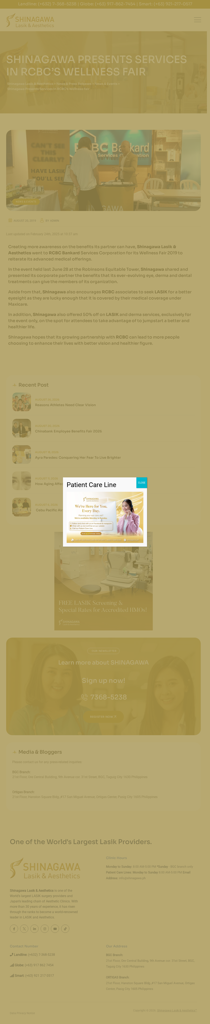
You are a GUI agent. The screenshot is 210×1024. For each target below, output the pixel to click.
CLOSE (141, 482)
